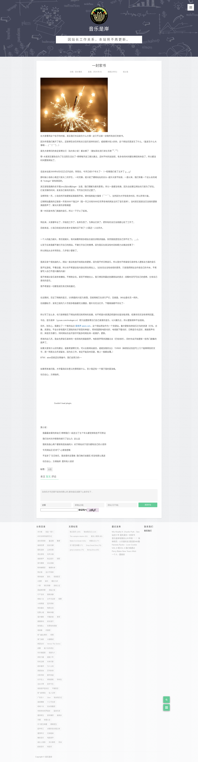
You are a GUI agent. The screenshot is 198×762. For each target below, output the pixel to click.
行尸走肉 (40, 595)
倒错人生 (40, 599)
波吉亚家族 (41, 541)
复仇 (48, 577)
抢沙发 (125, 72)
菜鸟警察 (40, 563)
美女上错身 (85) (96, 536)
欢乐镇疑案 (41, 653)
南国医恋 (57, 577)
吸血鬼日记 (58, 698)
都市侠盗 (50, 675)
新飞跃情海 (41, 693)
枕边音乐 (50, 559)
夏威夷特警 (41, 590)
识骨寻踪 (40, 675)
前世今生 (50, 684)
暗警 (60, 599)
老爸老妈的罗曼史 (43, 711)
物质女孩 (50, 608)
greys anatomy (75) (77, 550)
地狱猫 (39, 630)
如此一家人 (50, 532)
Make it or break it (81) (78, 541)
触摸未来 (52, 568)
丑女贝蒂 (40, 684)
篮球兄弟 (57, 711)
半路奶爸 (50, 617)
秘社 (46, 581)
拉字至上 (40, 680)
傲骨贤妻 (50, 595)
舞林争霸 (50, 612)
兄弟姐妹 (50, 733)
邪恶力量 (40, 657)
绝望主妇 (40, 644)
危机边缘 (40, 662)
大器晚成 (50, 639)
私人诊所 (52, 693)
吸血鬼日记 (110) (90, 532)
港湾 (58, 617)
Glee (49, 698)
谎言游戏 (40, 554)
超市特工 (40, 729)
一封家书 (131, 535)
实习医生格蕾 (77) (76, 545)
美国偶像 (40, 702)
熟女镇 (39, 572)
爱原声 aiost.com (83, 326)
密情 (52, 635)
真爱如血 (40, 671)
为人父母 (50, 666)
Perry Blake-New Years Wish (124, 551)
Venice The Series (53, 644)
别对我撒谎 (51, 706)
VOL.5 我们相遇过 (127, 548)
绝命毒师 (40, 666)
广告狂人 (40, 698)
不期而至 (55, 688)
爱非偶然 (50, 715)
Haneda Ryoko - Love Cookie (124, 545)
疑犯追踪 (40, 550)
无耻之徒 (52, 590)
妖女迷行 (50, 621)
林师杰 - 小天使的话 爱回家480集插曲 (128, 541)
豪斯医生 (53, 724)
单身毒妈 (40, 608)
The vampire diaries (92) (79, 536)
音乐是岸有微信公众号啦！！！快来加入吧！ (131, 538)
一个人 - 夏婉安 (118, 554)
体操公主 (47, 720)
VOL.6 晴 (116, 548)
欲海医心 (40, 626)
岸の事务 (78, 72)
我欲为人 (52, 653)
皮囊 (39, 648)
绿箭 (58, 559)
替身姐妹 (40, 577)
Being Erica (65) (93, 550)
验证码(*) (83, 510)
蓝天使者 (50, 604)
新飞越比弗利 (42, 635)
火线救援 (40, 604)
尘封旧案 (50, 550)
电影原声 (50, 738)
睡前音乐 (40, 738)
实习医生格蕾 (42, 724)
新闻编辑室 (41, 568)
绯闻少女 (40, 706)
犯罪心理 (40, 612)
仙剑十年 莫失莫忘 (119, 535)
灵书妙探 (50, 671)
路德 (58, 541)
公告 (50, 469)
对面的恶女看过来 (53, 729)
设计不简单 (50, 572)
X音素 (39, 581)
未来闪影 (50, 662)
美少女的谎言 (49, 648)
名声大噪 (50, 554)
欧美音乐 (40, 747)
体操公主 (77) (94, 541)
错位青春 (47, 586)
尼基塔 (48, 630)
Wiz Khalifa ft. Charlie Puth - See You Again (130, 532)
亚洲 (60, 742)
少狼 (39, 586)
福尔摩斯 (40, 617)
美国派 (59, 715)
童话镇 (51, 541)
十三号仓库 (51, 702)
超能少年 (50, 657)
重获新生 (40, 715)
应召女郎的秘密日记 (44, 536)
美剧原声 (40, 559)
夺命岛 (59, 680)
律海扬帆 (50, 680)
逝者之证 (57, 586)
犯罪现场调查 (52, 626)
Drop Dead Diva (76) (93, 545)
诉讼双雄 (50, 563)
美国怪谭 (40, 545)
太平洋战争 (51, 599)
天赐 (39, 720)
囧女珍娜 (50, 545)
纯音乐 (49, 747)
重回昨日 (40, 733)
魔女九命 (54, 581)
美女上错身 (41, 742)
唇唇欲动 (40, 621)
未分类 (39, 532)
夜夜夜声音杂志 (43, 688)
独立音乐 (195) (75, 532)
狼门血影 (40, 639)
